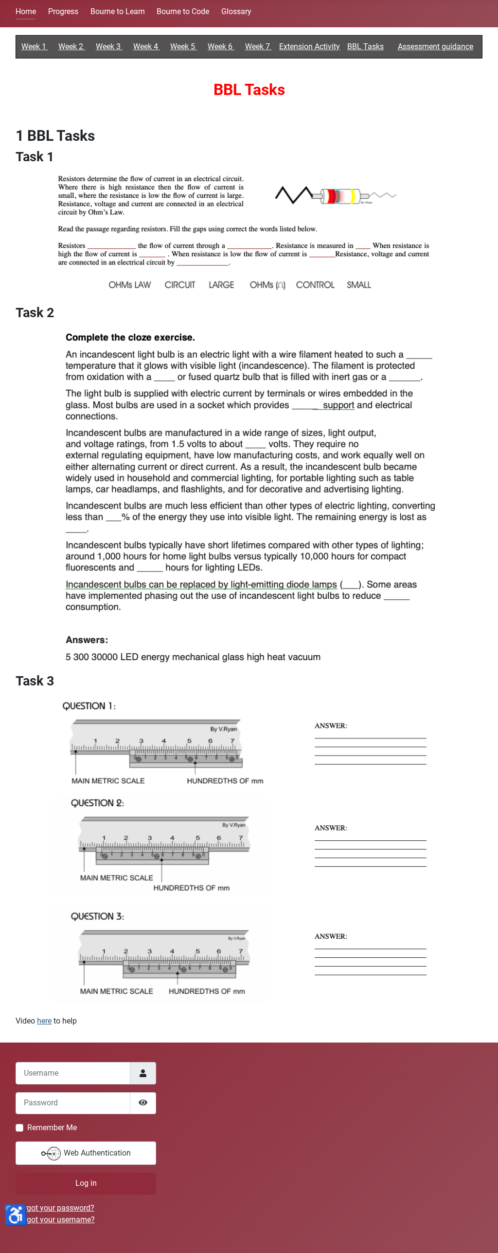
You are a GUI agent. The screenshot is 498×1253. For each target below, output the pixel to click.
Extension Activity (309, 46)
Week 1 (34, 46)
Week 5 (183, 46)
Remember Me (52, 1127)
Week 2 (71, 46)
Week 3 (109, 46)
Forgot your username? (55, 1219)
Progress (63, 11)
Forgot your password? (55, 1208)
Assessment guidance (435, 46)
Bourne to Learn (117, 11)
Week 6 (221, 46)
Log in (86, 1183)
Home (26, 11)
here (44, 1020)
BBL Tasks (365, 46)
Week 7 (258, 46)
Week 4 (146, 46)
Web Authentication (96, 1153)
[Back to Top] (481, 1235)
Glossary (236, 11)
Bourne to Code (183, 11)
